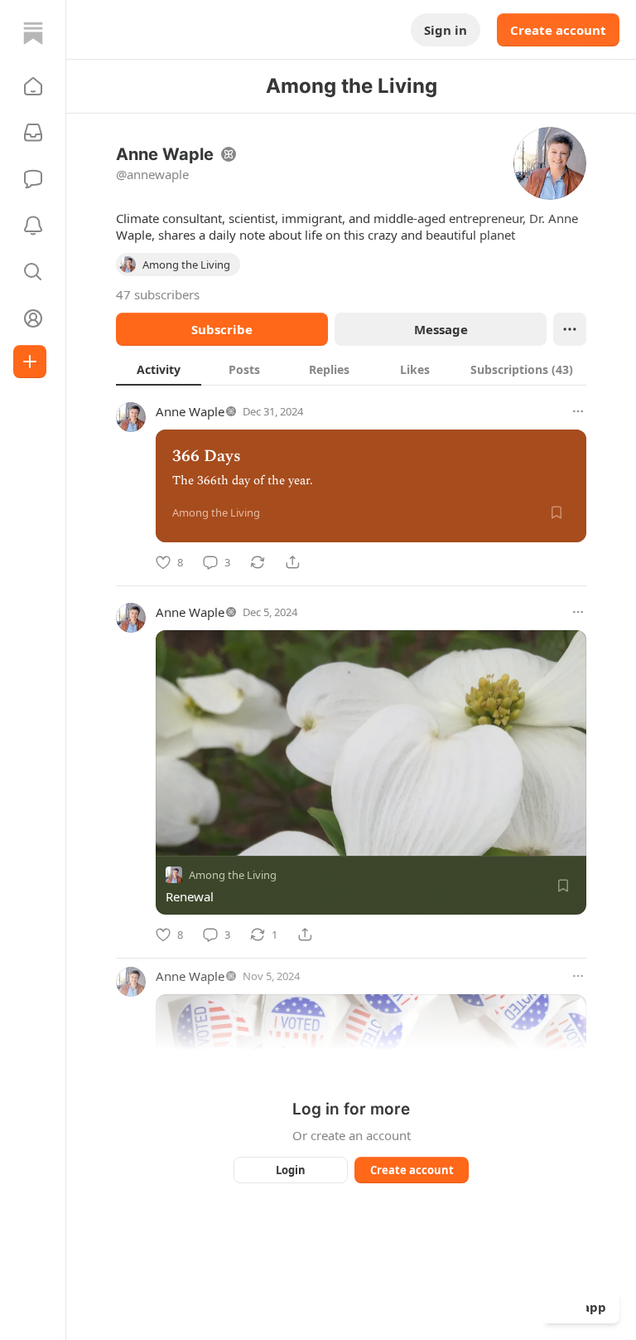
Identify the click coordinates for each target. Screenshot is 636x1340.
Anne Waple (190, 411)
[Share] (292, 562)
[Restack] (257, 562)
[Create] (29, 361)
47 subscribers (158, 294)
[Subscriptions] (33, 133)
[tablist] (351, 369)
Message (441, 329)
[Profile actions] (569, 329)
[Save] (556, 512)
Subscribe (222, 329)
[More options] (578, 411)
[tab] (158, 369)
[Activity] (33, 225)
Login (291, 1170)
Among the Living (233, 874)
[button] (33, 86)
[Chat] (33, 179)
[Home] (33, 33)
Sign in (445, 30)
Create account (558, 30)
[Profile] (33, 318)
